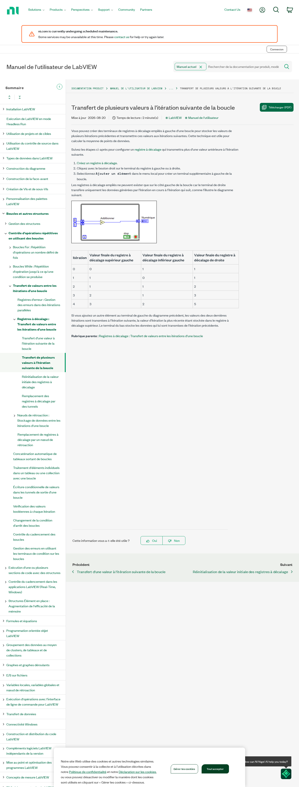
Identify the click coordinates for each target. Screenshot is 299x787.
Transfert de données (21, 713)
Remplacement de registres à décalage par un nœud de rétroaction (38, 439)
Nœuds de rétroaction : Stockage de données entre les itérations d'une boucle (38, 420)
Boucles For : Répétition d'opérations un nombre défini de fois (35, 252)
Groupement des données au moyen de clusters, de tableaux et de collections (31, 649)
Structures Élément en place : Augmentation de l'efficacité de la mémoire (32, 605)
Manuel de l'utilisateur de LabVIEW (136, 88)
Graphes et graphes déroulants (27, 664)
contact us (121, 37)
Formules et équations (21, 620)
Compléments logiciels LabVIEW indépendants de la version (28, 750)
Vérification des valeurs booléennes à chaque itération (34, 509)
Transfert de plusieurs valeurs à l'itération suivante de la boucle (38, 362)
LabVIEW (175, 117)
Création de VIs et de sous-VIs (27, 189)
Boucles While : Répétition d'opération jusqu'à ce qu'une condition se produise (33, 271)
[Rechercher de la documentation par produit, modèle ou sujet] (286, 66)
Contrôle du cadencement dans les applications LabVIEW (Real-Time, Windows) (33, 586)
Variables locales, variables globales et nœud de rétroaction (32, 687)
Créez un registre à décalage (97, 162)
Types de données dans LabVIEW (29, 158)
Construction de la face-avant (27, 178)
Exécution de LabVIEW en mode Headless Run (29, 121)
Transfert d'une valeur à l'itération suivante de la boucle (38, 343)
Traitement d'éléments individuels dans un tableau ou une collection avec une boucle (36, 472)
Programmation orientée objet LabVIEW (27, 633)
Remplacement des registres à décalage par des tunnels (38, 400)
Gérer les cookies (184, 768)
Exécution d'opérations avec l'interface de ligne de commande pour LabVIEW (33, 701)
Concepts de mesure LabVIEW (27, 777)
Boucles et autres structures (27, 213)
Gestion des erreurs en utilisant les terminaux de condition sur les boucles (36, 553)
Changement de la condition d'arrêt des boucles (32, 523)
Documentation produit (87, 88)
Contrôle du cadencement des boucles (34, 537)
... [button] (171, 88)
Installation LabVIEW (20, 109)
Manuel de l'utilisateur (203, 117)
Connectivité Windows (21, 724)
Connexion (276, 49)
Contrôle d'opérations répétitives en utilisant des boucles (33, 235)
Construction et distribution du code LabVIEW (31, 736)
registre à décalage (148, 149)
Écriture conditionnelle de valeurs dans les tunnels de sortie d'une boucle (36, 492)
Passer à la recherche (61, 40)
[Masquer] (59, 87)
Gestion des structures (24, 223)
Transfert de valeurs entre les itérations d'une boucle (34, 288)
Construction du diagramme (25, 168)
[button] (201, 67)
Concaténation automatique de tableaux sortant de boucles (35, 456)
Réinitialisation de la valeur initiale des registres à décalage (40, 381)
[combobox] (227, 66)
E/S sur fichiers (16, 675)
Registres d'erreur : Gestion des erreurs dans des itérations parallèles (39, 304)
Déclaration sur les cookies (137, 771)
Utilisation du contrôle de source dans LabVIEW (32, 146)
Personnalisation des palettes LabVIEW (26, 201)
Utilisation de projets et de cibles (28, 133)
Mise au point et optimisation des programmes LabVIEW (29, 765)
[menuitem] (36, 11)
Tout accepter (215, 768)
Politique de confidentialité (87, 771)
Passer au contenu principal (21, 40)
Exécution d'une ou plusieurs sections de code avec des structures (34, 570)
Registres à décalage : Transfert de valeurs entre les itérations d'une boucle (36, 323)
